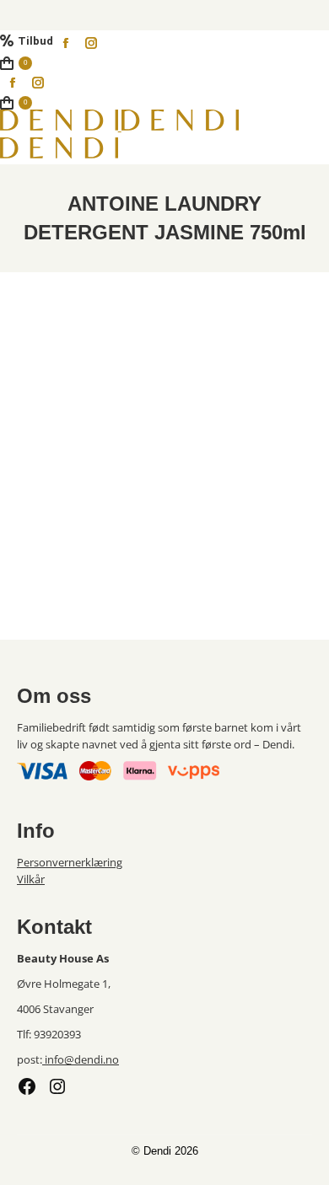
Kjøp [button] (87, 593)
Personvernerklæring (69, 862)
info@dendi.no (80, 1059)
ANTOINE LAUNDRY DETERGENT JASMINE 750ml (87, 512)
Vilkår (31, 879)
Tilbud (35, 41)
